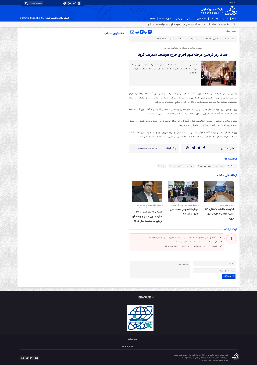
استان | (224, 19)
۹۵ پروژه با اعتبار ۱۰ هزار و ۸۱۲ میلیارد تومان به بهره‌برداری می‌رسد (219, 213)
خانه (228, 31)
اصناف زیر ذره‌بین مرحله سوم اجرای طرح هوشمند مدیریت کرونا (183, 54)
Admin (160, 38)
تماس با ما (128, 346)
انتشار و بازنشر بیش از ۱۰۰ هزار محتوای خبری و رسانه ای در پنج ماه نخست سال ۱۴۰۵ (147, 216)
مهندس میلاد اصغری (209, 360)
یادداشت (150, 19)
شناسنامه (231, 2)
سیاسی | (188, 19)
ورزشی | (178, 19)
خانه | (233, 19)
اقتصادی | (201, 19)
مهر (178, 93)
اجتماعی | (213, 19)
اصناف (232, 165)
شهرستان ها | (164, 19)
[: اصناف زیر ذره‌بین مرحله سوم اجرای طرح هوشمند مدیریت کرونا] (132, 32)
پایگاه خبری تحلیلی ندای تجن (211, 165)
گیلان (163, 165)
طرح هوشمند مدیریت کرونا (182, 165)
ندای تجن (223, 93)
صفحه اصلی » (210, 24)
